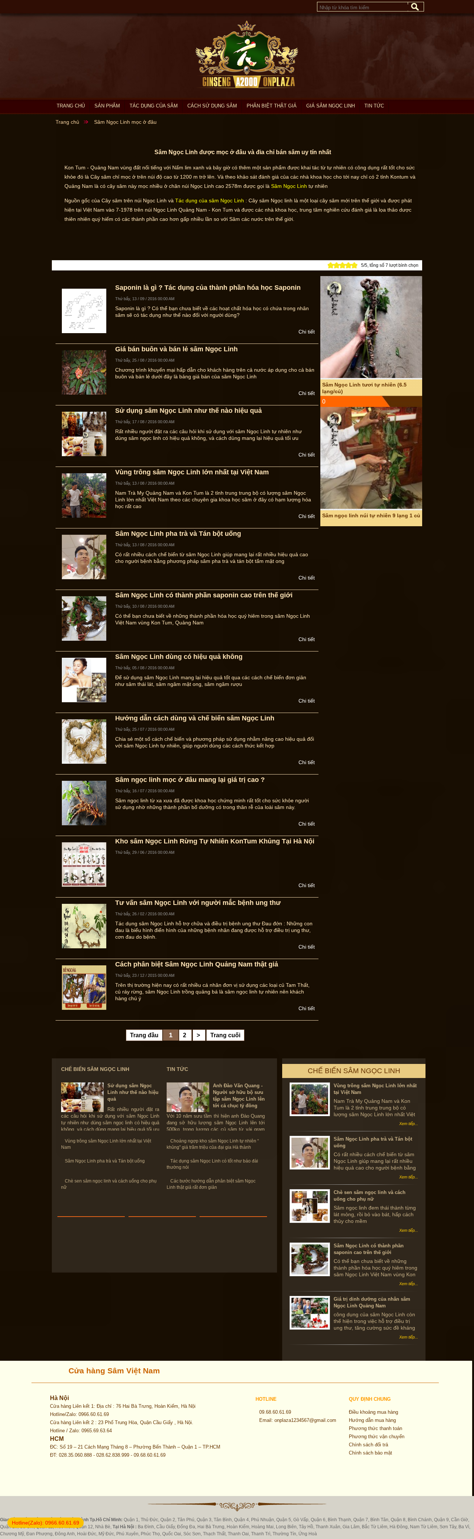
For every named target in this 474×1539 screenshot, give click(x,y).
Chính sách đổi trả (368, 1444)
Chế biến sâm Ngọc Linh (95, 1069)
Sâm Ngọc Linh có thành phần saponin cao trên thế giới (204, 595)
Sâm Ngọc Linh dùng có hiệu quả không (179, 656)
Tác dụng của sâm (154, 106)
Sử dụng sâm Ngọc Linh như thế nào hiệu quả (188, 410)
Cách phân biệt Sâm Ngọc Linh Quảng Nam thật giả (196, 964)
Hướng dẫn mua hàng (372, 1420)
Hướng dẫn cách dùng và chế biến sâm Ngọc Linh (194, 718)
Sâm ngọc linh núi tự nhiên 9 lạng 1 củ (371, 438)
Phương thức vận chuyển (376, 1436)
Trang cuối (225, 1035)
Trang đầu (144, 1035)
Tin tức (374, 106)
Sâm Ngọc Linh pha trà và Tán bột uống (178, 533)
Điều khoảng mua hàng (373, 1412)
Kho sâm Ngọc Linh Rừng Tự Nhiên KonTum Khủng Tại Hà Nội (214, 841)
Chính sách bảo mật (370, 1453)
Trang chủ (71, 106)
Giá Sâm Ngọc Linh (330, 106)
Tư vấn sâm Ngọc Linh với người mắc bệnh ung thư (198, 902)
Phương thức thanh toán (375, 1428)
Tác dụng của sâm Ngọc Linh (209, 200)
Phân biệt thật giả (272, 106)
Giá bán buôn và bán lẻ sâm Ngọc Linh (176, 349)
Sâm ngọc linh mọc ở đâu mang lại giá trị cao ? (190, 779)
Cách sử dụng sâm (212, 106)
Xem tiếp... (408, 1123)
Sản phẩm (107, 106)
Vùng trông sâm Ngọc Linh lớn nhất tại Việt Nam (192, 472)
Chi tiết (306, 332)
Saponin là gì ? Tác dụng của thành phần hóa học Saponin (208, 287)
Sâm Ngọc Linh (289, 186)
